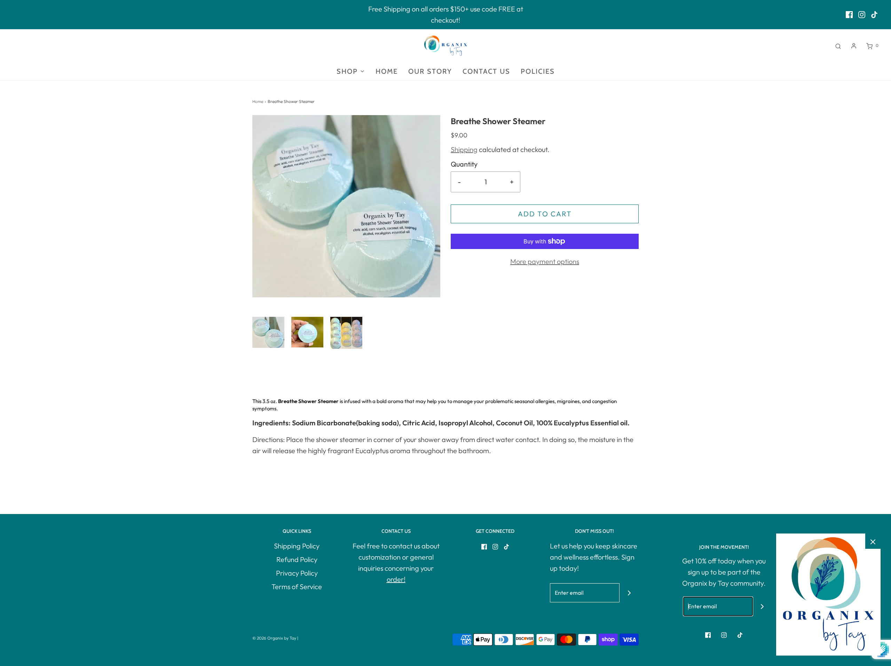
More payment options (544, 261)
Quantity (464, 164)
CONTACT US (486, 71)
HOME (387, 71)
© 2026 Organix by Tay (274, 638)
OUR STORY (430, 71)
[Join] (629, 592)
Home (257, 101)
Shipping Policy (297, 545)
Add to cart (545, 213)
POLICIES (538, 71)
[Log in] (854, 46)
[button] (268, 333)
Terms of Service (296, 586)
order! (396, 579)
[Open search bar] (838, 45)
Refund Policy (296, 559)
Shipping (464, 149)
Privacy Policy (297, 573)
